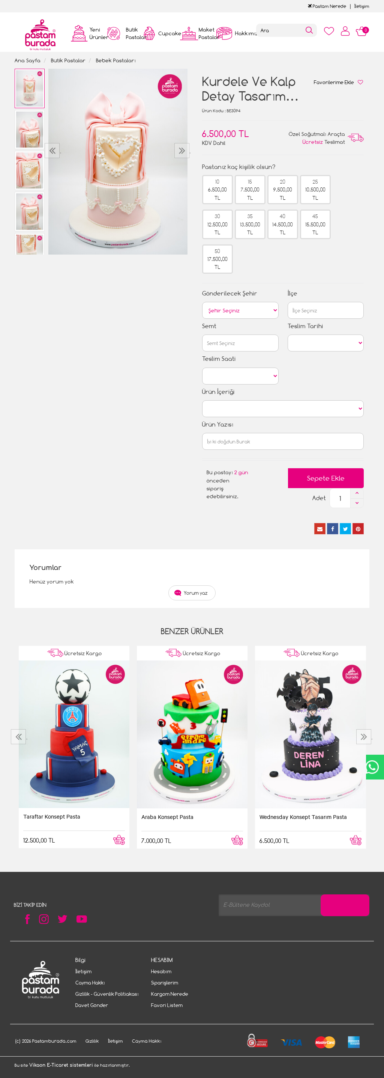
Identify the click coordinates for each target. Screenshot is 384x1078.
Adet (319, 498)
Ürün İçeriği (218, 391)
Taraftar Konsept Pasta (51, 816)
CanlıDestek (372, 767)
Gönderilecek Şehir (229, 293)
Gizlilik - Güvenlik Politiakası (107, 994)
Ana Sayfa (27, 60)
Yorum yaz (196, 593)
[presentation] (53, 150)
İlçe (292, 293)
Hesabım (161, 971)
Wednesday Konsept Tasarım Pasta (303, 816)
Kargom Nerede (169, 994)
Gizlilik (92, 1041)
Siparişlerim (164, 983)
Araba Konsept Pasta (167, 816)
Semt (209, 326)
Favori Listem (167, 1005)
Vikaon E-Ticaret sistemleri (61, 1065)
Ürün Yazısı (217, 424)
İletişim (361, 6)
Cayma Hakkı (90, 983)
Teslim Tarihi (305, 326)
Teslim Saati (219, 358)
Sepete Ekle (326, 478)
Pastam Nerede (329, 6)
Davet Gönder (91, 1005)
